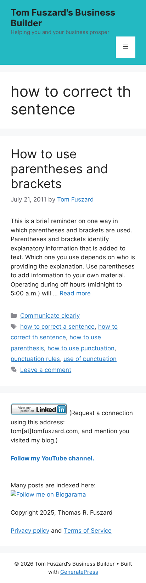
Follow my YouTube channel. (52, 458)
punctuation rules (35, 358)
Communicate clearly (50, 315)
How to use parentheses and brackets (59, 168)
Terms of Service (88, 530)
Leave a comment (45, 369)
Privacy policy (30, 530)
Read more (75, 293)
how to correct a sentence (57, 326)
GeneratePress (79, 571)
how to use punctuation (80, 348)
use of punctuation (90, 358)
